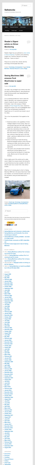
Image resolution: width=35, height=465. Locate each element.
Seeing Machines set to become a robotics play (17, 231)
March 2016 (7, 440)
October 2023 (8, 317)
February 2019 (8, 388)
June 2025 (7, 290)
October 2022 (8, 331)
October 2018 (8, 395)
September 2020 (9, 361)
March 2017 (7, 422)
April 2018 (7, 406)
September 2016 (9, 431)
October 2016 (8, 429)
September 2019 (9, 378)
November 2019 (9, 374)
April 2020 (7, 365)
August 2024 (8, 302)
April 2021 (7, 352)
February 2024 (8, 311)
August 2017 (8, 417)
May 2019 (7, 385)
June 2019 (7, 383)
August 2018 (8, 399)
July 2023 (7, 320)
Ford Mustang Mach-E (13, 203)
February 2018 (8, 410)
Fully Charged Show (15, 106)
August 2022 (8, 333)
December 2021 (8, 342)
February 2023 (8, 327)
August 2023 (8, 319)
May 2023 (7, 324)
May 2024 (7, 308)
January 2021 (8, 358)
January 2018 (8, 411)
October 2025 (8, 286)
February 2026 (8, 279)
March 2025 (7, 294)
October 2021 (8, 345)
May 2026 (7, 277)
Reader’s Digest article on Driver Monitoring (11, 44)
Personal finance (14, 27)
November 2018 (9, 394)
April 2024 (7, 310)
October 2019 (8, 376)
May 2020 (7, 363)
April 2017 (7, 420)
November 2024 (9, 299)
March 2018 (7, 408)
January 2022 (8, 340)
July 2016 (7, 433)
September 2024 (9, 301)
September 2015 (9, 445)
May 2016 (7, 437)
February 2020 (8, 369)
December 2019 (8, 372)
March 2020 (7, 367)
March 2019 (7, 386)
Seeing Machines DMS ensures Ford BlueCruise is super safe (14, 79)
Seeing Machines (23, 203)
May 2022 (7, 336)
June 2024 (7, 306)
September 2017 (9, 415)
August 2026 (8, 274)
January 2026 (8, 281)
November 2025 (9, 285)
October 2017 (8, 413)
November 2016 (9, 428)
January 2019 (8, 390)
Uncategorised (18, 67)
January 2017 (8, 424)
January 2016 (8, 444)
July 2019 (7, 381)
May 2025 (7, 292)
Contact (21, 30)
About (6, 27)
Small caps (14, 30)
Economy (7, 455)
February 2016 (8, 442)
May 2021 (7, 351)
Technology (12, 67)
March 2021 (7, 354)
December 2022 (8, 329)
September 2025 (9, 288)
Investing (7, 30)
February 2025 (8, 295)
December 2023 (8, 315)
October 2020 (8, 360)
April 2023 (7, 326)
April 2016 (7, 438)
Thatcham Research (15, 68)
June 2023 (7, 322)
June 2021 (7, 349)
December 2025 (8, 283)
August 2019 (8, 379)
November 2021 (9, 344)
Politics (6, 461)
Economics (22, 27)
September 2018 (9, 397)
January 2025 (8, 297)
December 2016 (8, 426)
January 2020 (8, 370)
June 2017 (7, 419)
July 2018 (7, 401)
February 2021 (8, 356)
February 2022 (8, 338)
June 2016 (7, 435)
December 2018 (8, 392)
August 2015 (8, 447)
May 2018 (7, 404)
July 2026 (7, 276)
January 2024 (8, 313)
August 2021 (8, 347)
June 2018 (7, 403)
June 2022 (7, 335)
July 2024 (7, 304)
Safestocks (10, 9)
